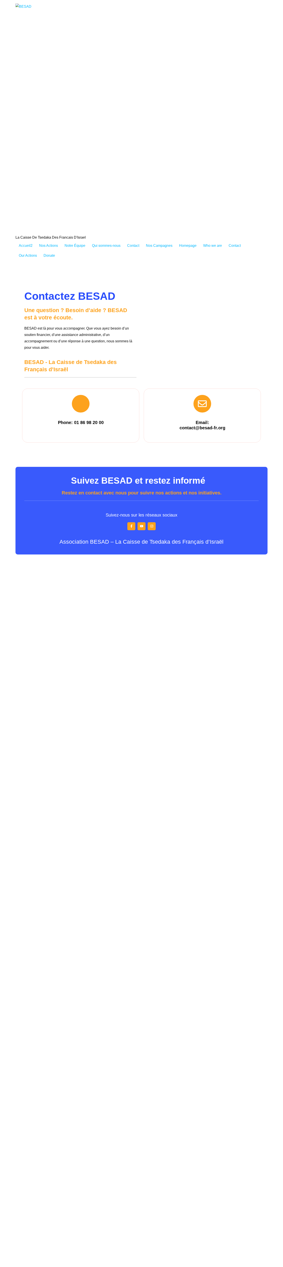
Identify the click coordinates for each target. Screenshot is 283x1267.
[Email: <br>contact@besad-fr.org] (202, 404)
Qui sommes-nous (106, 245)
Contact (133, 245)
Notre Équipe (75, 245)
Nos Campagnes (159, 245)
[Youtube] (141, 526)
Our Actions (28, 255)
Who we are (212, 245)
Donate (49, 255)
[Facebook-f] (131, 526)
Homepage (188, 245)
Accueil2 (26, 245)
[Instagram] (152, 526)
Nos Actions (48, 245)
